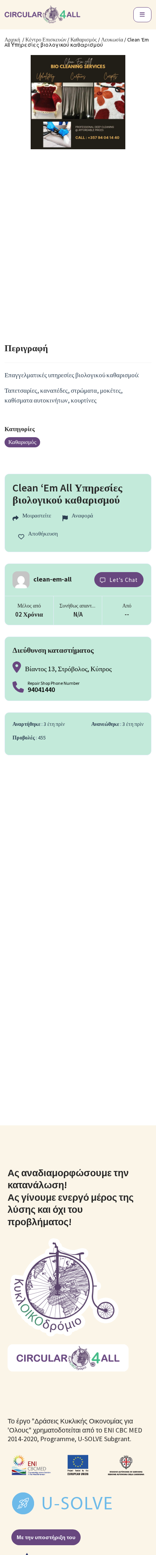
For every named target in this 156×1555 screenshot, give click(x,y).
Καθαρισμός (83, 39)
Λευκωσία (112, 39)
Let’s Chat (123, 579)
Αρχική (12, 39)
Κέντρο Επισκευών (45, 39)
